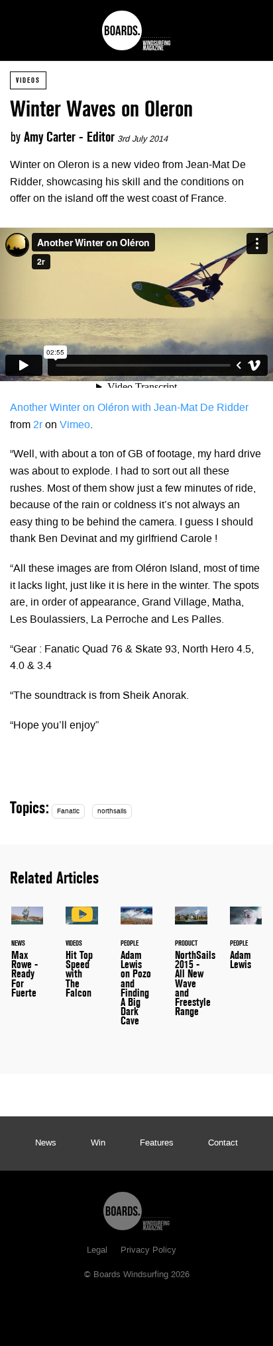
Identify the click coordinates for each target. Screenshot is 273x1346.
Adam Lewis (246, 946)
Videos (28, 80)
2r (37, 425)
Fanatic (68, 812)
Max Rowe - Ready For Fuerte (27, 960)
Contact (223, 1143)
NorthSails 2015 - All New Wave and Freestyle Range (191, 969)
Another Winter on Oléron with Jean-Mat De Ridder (129, 408)
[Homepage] (136, 1208)
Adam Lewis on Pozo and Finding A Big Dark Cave (136, 974)
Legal (97, 1251)
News (45, 1143)
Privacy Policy (148, 1251)
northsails (112, 812)
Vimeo (75, 425)
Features (157, 1143)
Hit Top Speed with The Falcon (81, 960)
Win (98, 1143)
